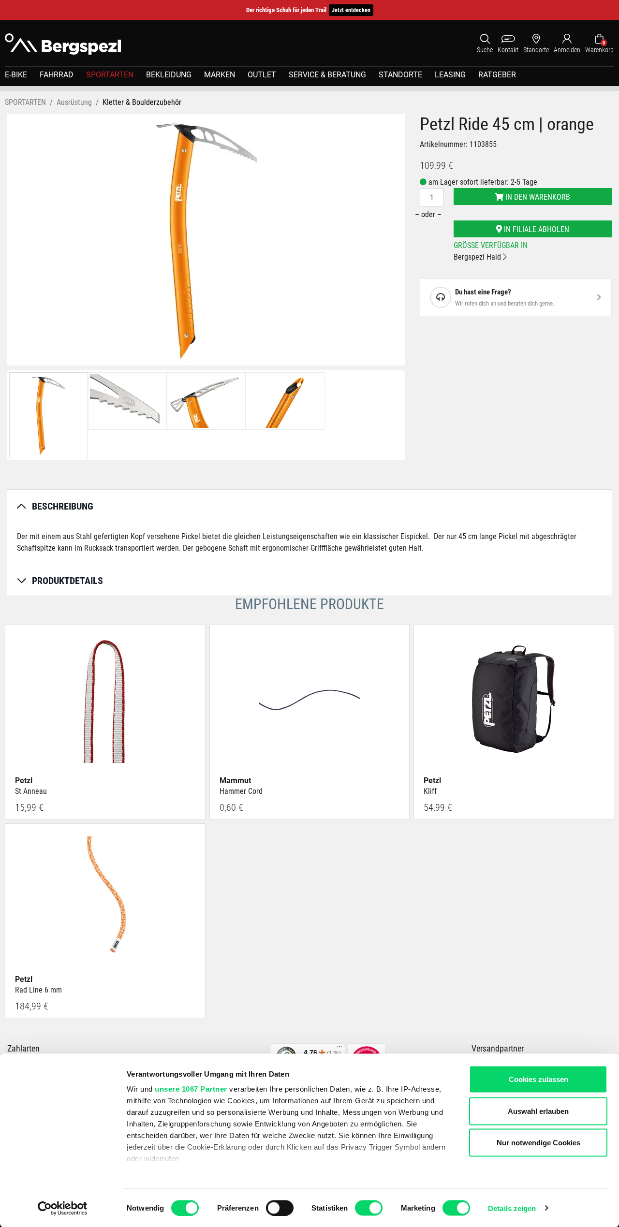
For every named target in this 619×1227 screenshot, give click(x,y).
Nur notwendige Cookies (538, 1143)
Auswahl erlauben (538, 1111)
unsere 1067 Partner (191, 1089)
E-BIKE (16, 74)
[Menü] (339, 1049)
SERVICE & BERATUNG (327, 74)
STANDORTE (400, 74)
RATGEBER (497, 74)
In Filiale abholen (535, 229)
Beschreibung (62, 506)
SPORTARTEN (109, 74)
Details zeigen (512, 1208)
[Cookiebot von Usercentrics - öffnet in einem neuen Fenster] (62, 1208)
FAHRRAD (57, 74)
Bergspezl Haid (478, 257)
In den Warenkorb (536, 197)
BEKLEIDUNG (169, 74)
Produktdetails (67, 580)
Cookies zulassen (538, 1079)
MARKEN (219, 74)
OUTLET (262, 74)
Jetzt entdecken (351, 10)
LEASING (450, 74)
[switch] (280, 1207)
